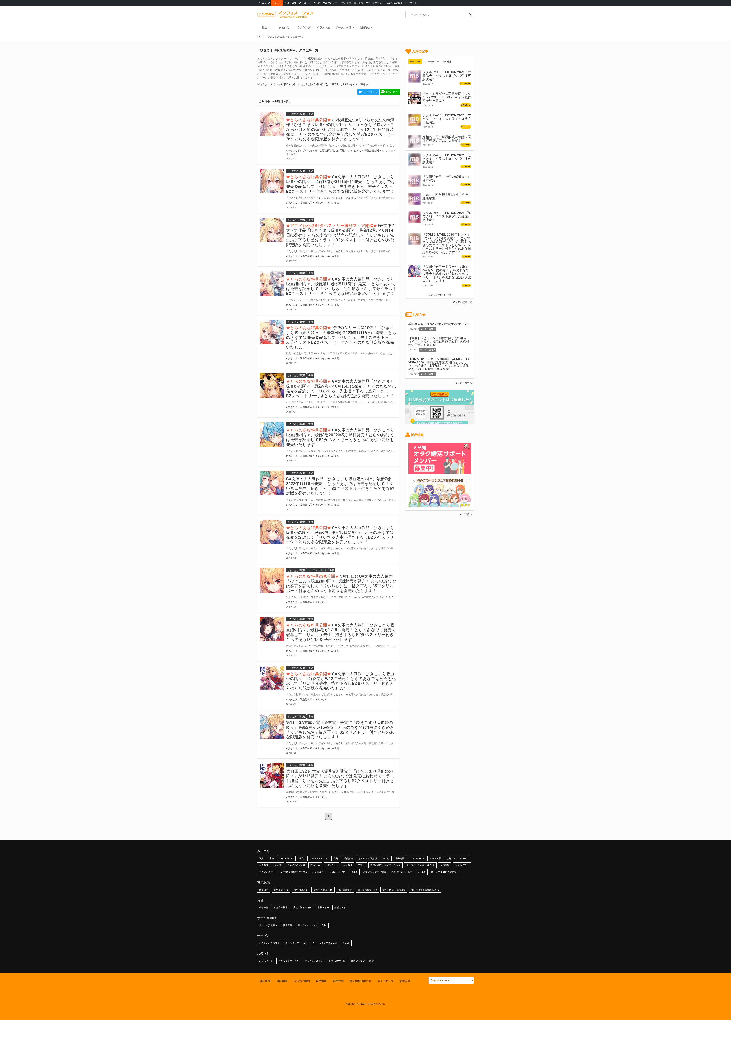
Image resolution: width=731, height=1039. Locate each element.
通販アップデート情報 (374, 872)
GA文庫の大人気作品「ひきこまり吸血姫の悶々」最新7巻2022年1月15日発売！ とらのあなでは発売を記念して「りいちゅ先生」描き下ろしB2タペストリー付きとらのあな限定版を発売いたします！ (340, 486)
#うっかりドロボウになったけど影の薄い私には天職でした (306, 84)
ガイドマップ (385, 981)
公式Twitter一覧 (337, 961)
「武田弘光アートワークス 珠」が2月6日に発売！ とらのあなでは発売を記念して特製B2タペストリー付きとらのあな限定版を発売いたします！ (446, 274)
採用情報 (321, 981)
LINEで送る (392, 92)
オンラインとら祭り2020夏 (420, 865)
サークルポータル (375, 2)
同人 (261, 858)
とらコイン (304, 2)
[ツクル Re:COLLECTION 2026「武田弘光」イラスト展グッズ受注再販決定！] (414, 76)
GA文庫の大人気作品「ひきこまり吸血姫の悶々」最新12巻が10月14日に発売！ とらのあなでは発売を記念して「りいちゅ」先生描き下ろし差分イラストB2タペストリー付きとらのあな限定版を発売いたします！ (341, 235)
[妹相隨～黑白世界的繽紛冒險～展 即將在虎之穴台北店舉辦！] (414, 141)
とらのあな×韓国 (296, 865)
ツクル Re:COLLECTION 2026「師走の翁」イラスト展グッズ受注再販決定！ (446, 216)
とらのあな (264, 2)
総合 (264, 27)
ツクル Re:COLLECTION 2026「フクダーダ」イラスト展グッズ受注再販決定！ (446, 118)
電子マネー (323, 907)
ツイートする (370, 92)
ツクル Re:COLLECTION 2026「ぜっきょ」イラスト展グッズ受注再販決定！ (446, 158)
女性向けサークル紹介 (270, 865)
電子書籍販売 (345, 889)
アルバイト (411, 2)
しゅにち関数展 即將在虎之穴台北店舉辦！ (445, 196)
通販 (286, 2)
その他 (386, 858)
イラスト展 (345, 2)
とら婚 (316, 2)
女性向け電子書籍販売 (393, 889)
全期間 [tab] (447, 61)
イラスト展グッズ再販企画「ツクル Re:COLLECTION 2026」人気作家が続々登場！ (446, 97)
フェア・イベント (319, 858)
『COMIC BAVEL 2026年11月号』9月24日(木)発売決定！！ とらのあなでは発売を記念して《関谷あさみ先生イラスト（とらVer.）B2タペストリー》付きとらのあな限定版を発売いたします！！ (446, 243)
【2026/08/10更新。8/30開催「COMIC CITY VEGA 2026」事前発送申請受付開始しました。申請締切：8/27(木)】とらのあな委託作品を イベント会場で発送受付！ (438, 364)
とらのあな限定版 (368, 858)
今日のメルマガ (337, 872)
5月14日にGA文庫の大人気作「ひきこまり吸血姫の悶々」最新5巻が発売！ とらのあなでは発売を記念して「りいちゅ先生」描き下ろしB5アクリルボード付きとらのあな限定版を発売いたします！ (341, 583)
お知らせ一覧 (266, 961)
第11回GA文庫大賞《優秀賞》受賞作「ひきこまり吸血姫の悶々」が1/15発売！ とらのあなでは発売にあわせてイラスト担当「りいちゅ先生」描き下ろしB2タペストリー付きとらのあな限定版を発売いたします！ (340, 778)
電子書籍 (358, 2)
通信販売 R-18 (281, 889)
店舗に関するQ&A (302, 907)
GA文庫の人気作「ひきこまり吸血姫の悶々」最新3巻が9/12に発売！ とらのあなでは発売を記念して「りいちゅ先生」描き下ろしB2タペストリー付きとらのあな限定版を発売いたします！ (341, 681)
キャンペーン (417, 858)
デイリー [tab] (415, 61)
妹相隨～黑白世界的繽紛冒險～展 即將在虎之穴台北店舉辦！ (446, 138)
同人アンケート (267, 872)
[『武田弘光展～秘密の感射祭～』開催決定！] (414, 181)
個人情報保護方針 (360, 981)
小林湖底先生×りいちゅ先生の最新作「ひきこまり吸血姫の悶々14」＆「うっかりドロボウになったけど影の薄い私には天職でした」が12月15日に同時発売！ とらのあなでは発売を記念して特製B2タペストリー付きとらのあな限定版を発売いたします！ (340, 129)
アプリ (361, 865)
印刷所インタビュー (402, 872)
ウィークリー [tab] (431, 61)
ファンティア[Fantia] (296, 943)
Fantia (354, 872)
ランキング (303, 27)
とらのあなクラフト (269, 943)
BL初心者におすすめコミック (385, 865)
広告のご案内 (302, 981)
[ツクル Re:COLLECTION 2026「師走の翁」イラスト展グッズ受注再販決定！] (414, 217)
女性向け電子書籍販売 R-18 (425, 889)
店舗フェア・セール (457, 858)
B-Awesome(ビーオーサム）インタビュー (302, 872)
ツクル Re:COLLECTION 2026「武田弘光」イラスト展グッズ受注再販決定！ (446, 75)
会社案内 (282, 981)
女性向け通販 (301, 889)
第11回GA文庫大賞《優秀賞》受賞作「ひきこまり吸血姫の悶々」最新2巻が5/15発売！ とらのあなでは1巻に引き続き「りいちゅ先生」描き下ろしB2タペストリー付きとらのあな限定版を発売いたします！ (340, 729)
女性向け (284, 27)
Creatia (421, 872)
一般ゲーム (331, 865)
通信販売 (348, 858)
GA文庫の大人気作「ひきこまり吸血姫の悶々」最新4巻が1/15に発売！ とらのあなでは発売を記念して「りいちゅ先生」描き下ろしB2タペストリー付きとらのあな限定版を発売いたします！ (341, 632)
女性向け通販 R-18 (323, 889)
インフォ (277, 2)
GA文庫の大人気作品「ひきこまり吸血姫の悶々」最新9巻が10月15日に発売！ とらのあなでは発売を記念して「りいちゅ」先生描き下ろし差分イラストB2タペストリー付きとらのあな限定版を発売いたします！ (341, 388)
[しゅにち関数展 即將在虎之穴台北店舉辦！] (414, 199)
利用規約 (338, 981)
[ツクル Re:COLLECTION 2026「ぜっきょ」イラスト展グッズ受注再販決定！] (414, 159)
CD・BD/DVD (287, 858)
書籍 (271, 858)
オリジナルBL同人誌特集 (444, 872)
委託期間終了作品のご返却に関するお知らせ (438, 324)
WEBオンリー (330, 2)
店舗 (294, 2)
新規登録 (287, 925)
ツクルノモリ (462, 865)
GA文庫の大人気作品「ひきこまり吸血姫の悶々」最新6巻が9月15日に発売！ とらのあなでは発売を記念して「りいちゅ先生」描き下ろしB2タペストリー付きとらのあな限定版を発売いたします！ (340, 534)
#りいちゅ (349, 84)
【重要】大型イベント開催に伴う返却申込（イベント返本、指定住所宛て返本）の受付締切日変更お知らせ (438, 341)
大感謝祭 (444, 865)
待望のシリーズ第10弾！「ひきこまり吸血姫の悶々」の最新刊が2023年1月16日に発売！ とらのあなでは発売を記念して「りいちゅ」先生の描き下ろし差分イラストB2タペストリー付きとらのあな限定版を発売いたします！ (341, 337)
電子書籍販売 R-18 (367, 889)
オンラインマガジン (289, 961)
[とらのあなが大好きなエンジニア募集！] (439, 505)
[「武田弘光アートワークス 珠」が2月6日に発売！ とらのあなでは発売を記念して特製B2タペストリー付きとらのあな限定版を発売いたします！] (414, 271)
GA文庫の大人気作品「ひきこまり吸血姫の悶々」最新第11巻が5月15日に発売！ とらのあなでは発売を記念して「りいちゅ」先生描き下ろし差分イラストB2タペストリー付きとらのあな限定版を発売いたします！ (341, 286)
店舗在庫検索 (281, 907)
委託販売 (265, 981)
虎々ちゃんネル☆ (314, 961)
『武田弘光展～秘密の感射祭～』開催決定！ (446, 178)
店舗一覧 (263, 907)
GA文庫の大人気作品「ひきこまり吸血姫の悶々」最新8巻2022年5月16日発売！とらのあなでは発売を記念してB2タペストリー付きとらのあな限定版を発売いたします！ (340, 437)
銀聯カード (340, 907)
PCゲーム (315, 865)
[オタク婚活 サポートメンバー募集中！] (439, 472)
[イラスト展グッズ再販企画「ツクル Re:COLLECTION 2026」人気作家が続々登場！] (414, 98)
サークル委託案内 (268, 925)
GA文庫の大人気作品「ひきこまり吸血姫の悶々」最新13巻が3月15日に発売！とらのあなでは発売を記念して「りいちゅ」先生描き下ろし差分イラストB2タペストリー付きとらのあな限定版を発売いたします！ (340, 184)
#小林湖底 (362, 84)
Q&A (324, 925)
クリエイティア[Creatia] (324, 943)
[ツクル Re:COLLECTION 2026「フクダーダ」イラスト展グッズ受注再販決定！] (414, 120)
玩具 (301, 858)
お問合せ (405, 981)
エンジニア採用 (395, 2)
